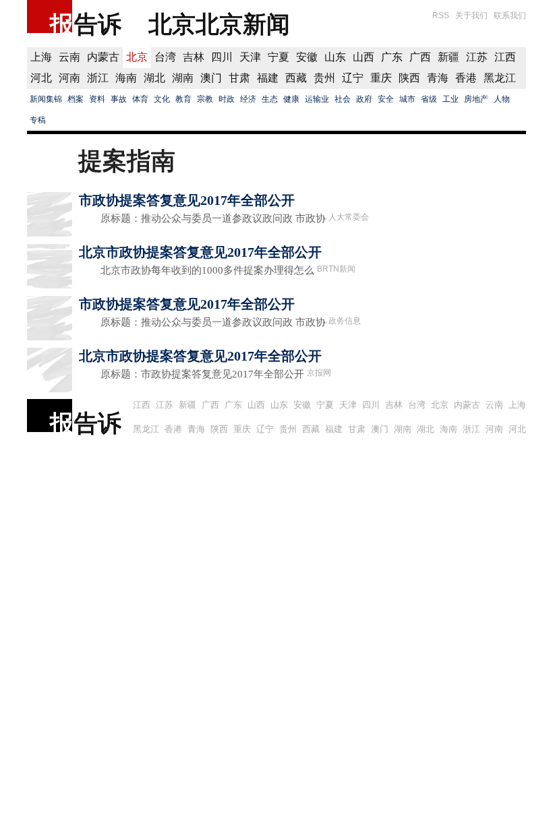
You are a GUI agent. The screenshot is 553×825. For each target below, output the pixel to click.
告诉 (97, 24)
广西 (420, 57)
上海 (41, 57)
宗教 (205, 99)
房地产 (476, 99)
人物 (502, 99)
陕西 (409, 78)
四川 (222, 57)
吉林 (193, 57)
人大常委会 (348, 217)
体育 (140, 99)
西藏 (296, 78)
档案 (75, 99)
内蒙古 (103, 57)
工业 (450, 99)
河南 (69, 78)
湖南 (183, 78)
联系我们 (510, 15)
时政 (227, 99)
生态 (270, 99)
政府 (364, 99)
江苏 (477, 57)
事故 (119, 99)
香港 (466, 78)
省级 (429, 99)
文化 (162, 99)
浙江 (98, 78)
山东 (335, 57)
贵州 (324, 78)
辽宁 (352, 78)
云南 (69, 57)
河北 (41, 78)
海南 (126, 78)
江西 (505, 57)
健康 (291, 99)
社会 (342, 99)
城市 (407, 99)
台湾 (165, 57)
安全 (386, 99)
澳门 (211, 78)
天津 (250, 57)
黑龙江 (500, 78)
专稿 (38, 120)
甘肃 (239, 78)
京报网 (319, 372)
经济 (248, 99)
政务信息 (344, 321)
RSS (440, 15)
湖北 (154, 78)
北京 (137, 57)
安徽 (307, 57)
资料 (97, 99)
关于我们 (471, 15)
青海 (437, 78)
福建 (268, 78)
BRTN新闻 (336, 269)
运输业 (317, 99)
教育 (183, 99)
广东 (392, 57)
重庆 (381, 78)
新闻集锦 (46, 99)
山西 (363, 57)
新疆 (448, 57)
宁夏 (278, 57)
